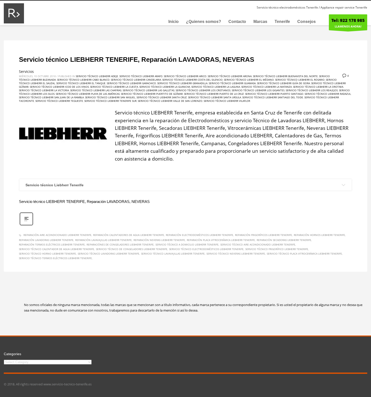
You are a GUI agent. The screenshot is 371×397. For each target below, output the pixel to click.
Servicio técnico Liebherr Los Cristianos (203, 90)
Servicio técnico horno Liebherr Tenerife (47, 253)
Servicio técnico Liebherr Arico (185, 76)
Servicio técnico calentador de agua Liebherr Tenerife (56, 249)
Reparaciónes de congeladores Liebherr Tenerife (120, 244)
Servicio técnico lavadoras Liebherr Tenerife (108, 253)
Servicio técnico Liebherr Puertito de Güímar (152, 94)
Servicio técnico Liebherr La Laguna (215, 86)
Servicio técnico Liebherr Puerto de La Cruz (214, 94)
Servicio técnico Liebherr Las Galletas (148, 90)
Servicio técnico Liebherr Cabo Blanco (83, 79)
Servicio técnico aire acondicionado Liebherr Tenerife (257, 244)
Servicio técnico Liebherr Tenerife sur (110, 101)
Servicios (26, 71)
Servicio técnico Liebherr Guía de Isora (283, 83)
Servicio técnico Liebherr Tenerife (54, 185)
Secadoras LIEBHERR (182, 128)
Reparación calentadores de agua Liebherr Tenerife (128, 235)
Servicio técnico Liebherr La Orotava (318, 86)
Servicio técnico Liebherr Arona (230, 76)
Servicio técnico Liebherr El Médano (249, 79)
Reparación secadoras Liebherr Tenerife (284, 240)
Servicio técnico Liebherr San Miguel (110, 97)
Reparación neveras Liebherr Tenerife (159, 240)
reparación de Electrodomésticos (192, 120)
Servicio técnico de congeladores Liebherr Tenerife (131, 249)
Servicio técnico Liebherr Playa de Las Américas (88, 94)
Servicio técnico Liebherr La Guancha (164, 86)
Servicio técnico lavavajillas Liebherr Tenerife (173, 253)
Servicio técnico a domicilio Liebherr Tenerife (187, 244)
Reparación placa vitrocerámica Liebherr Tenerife (221, 240)
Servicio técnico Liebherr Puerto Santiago (274, 94)
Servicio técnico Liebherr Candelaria (136, 79)
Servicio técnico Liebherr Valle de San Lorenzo (170, 101)
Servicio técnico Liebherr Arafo (141, 76)
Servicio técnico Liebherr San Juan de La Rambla (51, 97)
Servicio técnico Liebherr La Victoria (44, 90)
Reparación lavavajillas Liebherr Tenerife (103, 240)
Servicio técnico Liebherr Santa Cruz (162, 97)
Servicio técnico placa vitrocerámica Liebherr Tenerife (304, 253)
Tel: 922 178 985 (348, 20)
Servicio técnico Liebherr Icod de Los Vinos (59, 86)
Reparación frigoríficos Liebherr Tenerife (263, 235)
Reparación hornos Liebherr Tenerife (319, 235)
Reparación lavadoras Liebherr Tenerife (46, 240)
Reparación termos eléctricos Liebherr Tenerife (52, 244)
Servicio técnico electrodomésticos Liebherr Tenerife (206, 249)
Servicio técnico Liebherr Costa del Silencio (192, 79)
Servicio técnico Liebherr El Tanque (80, 83)
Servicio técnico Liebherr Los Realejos (312, 90)
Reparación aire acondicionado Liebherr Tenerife (57, 235)
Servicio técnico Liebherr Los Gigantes (258, 90)
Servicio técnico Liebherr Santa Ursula (214, 97)
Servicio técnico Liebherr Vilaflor (227, 101)
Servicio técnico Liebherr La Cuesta (114, 86)
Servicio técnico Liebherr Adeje (97, 76)
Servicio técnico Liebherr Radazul (328, 94)
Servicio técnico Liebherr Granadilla (182, 83)
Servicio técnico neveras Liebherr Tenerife (235, 253)
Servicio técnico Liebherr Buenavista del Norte (285, 76)
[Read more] (26, 224)
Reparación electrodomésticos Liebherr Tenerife (199, 235)
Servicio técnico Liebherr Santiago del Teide (272, 97)
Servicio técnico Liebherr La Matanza (266, 86)
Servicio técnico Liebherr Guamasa (232, 83)
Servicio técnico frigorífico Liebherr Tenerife (276, 249)
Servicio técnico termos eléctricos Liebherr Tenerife (55, 258)
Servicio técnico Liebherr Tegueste (59, 101)
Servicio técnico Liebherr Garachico (131, 83)
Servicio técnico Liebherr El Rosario (300, 79)
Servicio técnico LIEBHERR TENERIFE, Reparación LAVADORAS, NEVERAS (136, 59)
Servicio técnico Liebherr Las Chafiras (95, 90)
